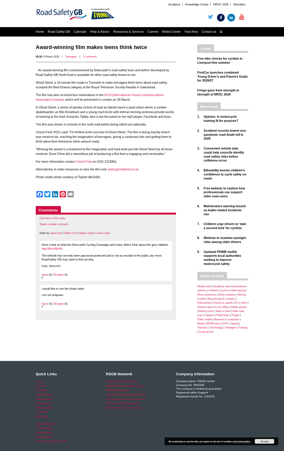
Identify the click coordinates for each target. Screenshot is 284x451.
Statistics (202, 327)
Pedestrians (223, 315)
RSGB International (117, 390)
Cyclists (224, 290)
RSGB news (213, 323)
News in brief (223, 311)
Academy (174, 4)
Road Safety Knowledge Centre (125, 385)
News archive (44, 403)
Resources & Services (128, 31)
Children (213, 290)
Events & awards (223, 302)
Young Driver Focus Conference (125, 398)
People (235, 315)
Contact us (209, 31)
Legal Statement (46, 423)
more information (241, 441)
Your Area (191, 31)
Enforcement (204, 302)
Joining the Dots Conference (123, 403)
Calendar (80, 31)
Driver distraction (206, 294)
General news (205, 307)
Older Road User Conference (124, 407)
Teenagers (71, 56)
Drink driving (238, 290)
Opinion (210, 315)
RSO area (42, 416)
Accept (265, 441)
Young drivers (206, 331)
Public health (204, 319)
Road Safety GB (59, 31)
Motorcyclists (206, 311)
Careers (152, 31)
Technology (216, 327)
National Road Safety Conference (126, 394)
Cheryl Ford (84, 161)
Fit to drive (241, 302)
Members (239, 4)
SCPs (225, 323)
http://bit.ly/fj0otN (52, 248)
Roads (200, 323)
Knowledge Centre (196, 4)
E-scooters (229, 298)
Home (40, 31)
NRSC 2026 (221, 4)
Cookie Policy (44, 432)
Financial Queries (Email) (51, 441)
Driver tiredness (227, 294)
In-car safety (222, 307)
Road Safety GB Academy (122, 381)
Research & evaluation (226, 319)
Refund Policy (44, 436)
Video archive (44, 407)
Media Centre (171, 31)
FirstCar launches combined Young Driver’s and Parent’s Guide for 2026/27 (222, 76)
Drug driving (214, 298)
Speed (234, 323)
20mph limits (204, 286)
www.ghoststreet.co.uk (123, 169)
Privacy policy (44, 428)
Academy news (222, 286)
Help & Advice (100, 31)
